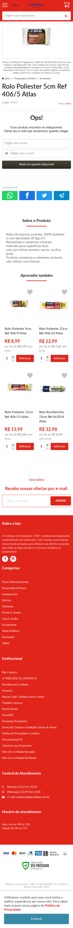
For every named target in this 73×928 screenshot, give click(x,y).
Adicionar (25, 358)
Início (7, 78)
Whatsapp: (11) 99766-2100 (23, 792)
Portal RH (7, 715)
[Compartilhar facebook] (27, 195)
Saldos (15, 5)
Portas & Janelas (11, 612)
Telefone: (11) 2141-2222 (21, 787)
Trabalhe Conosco (12, 703)
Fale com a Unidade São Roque (19, 758)
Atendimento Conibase (15, 684)
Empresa (7, 691)
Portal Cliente (10, 709)
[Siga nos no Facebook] (5, 559)
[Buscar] (66, 16)
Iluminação (8, 637)
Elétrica (6, 600)
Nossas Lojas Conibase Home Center (23, 697)
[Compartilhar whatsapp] (10, 195)
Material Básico (10, 631)
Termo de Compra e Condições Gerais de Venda (29, 727)
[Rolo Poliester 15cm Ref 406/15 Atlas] (19, 410)
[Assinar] (60, 500)
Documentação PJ (12, 739)
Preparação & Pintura (25, 78)
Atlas (68, 104)
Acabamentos (10, 594)
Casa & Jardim (10, 619)
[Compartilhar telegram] (61, 195)
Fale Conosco (9, 672)
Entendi (36, 918)
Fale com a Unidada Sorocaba (18, 752)
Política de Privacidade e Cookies (21, 733)
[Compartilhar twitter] (44, 195)
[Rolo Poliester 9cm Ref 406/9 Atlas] (19, 324)
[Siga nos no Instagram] (13, 559)
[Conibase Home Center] (36, 5)
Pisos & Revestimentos (15, 582)
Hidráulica (7, 606)
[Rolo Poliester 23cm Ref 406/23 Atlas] (54, 324)
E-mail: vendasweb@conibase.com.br (28, 797)
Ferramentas (9, 625)
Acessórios (45, 78)
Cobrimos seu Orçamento (16, 746)
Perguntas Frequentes (14, 721)
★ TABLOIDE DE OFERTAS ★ (19, 678)
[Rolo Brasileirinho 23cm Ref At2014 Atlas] (54, 410)
